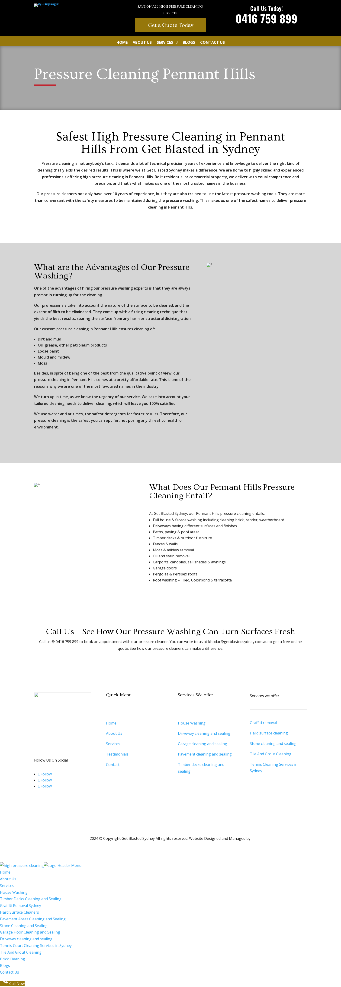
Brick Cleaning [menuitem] (12, 959)
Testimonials (117, 754)
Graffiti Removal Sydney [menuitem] (20, 905)
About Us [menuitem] (8, 878)
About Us (142, 43)
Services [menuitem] (7, 885)
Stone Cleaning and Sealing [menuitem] (24, 925)
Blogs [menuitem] (5, 965)
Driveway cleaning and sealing (204, 733)
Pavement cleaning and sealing (205, 754)
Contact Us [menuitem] (9, 972)
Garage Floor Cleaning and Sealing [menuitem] (30, 932)
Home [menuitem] (5, 872)
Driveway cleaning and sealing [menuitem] (26, 938)
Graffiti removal (263, 722)
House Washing (192, 723)
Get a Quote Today (170, 25)
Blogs (189, 43)
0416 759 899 (266, 18)
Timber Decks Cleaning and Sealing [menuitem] (30, 898)
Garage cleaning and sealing (202, 743)
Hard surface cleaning (269, 733)
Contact (112, 764)
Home (122, 43)
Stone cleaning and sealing (273, 743)
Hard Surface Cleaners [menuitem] (19, 912)
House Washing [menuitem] (14, 892)
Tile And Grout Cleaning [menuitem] (21, 952)
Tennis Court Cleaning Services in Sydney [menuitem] (36, 945)
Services (165, 43)
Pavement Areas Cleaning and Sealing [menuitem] (33, 918)
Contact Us (212, 43)
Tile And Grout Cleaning (270, 753)
